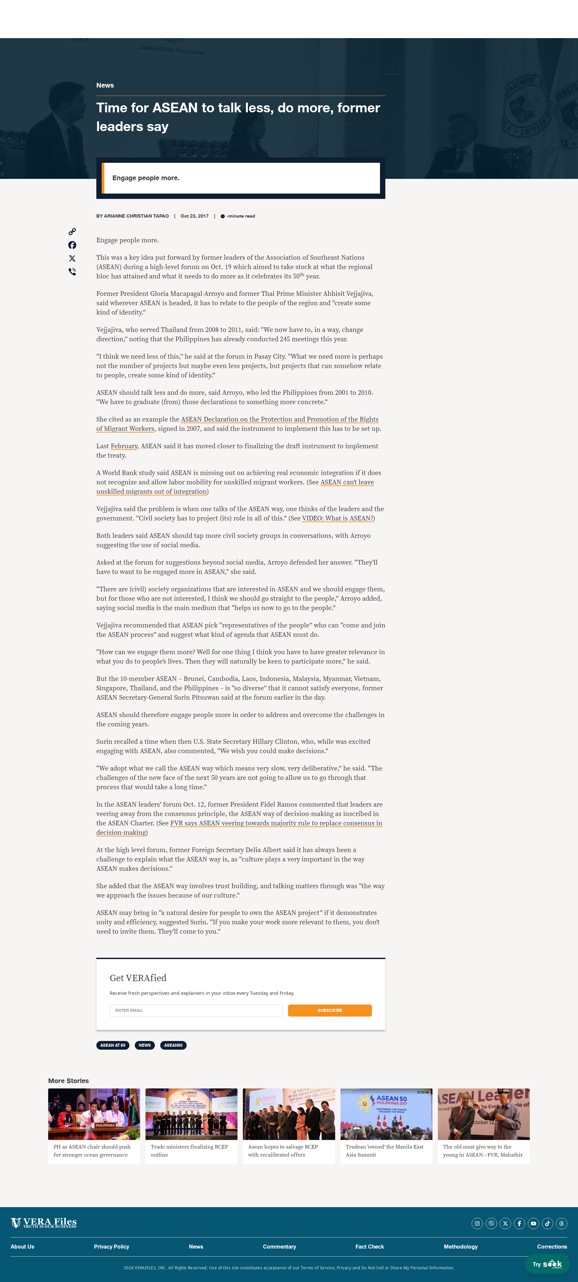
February (124, 446)
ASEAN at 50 (112, 1045)
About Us (22, 1247)
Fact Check (370, 1247)
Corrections (552, 1247)
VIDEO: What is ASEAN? (337, 518)
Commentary (279, 1247)
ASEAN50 (173, 1045)
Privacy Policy (111, 1247)
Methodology (461, 1247)
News (105, 85)
